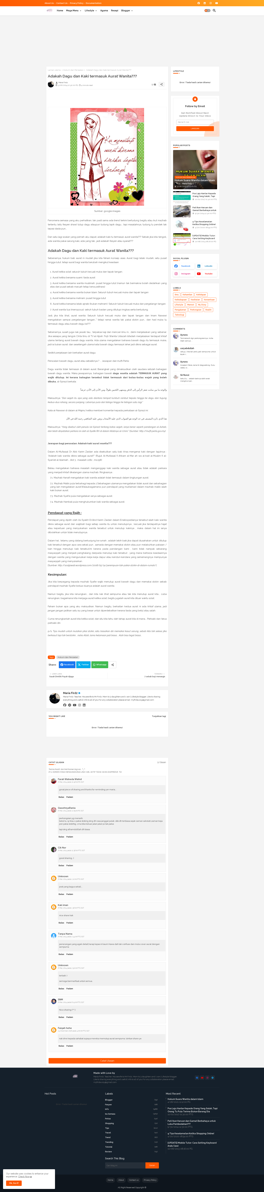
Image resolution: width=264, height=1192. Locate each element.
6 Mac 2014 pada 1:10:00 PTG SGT (71, 879)
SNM (60, 999)
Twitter (85, 664)
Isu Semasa (131, 1114)
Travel (131, 1133)
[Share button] (112, 664)
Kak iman (63, 905)
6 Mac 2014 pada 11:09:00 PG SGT (71, 811)
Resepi (114, 10)
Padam (69, 797)
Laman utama (54, 70)
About (121, 1180)
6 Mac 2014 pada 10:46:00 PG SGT (71, 782)
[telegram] (69, 705)
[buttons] (199, 3)
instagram (185, 274)
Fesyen (131, 1105)
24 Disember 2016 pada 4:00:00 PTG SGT (74, 1031)
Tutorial (131, 1147)
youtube (209, 274)
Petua (131, 1119)
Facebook (69, 664)
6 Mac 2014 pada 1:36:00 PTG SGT (71, 908)
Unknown (63, 876)
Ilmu (177, 295)
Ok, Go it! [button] (14, 1183)
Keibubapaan (181, 300)
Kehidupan (201, 295)
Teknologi (179, 315)
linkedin (208, 266)
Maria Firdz (70, 693)
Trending (131, 1142)
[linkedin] (84, 705)
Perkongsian (195, 310)
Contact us (62, 3)
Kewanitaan (209, 300)
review (131, 1152)
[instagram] (79, 705)
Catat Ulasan (107, 1060)
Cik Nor (62, 847)
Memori (190, 305)
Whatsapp (101, 664)
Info (131, 1109)
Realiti (208, 310)
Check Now (24, 1176)
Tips (131, 1128)
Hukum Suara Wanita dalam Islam (185, 1099)
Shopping (131, 1123)
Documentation (93, 3)
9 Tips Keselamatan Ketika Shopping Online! (204, 222)
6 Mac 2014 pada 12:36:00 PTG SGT (71, 850)
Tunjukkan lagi (159, 716)
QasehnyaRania (66, 808)
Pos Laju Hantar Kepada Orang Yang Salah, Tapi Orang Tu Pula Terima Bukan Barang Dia (204, 197)
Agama (104, 10)
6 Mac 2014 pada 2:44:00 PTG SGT (71, 937)
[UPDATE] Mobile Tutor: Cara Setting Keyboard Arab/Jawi (204, 238)
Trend (131, 1137)
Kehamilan (187, 295)
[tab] (60, 10)
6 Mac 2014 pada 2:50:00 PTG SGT (71, 968)
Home (60, 10)
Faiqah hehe (65, 1028)
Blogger (125, 10)
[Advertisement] (132, 40)
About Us (49, 3)
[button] (207, 10)
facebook (185, 266)
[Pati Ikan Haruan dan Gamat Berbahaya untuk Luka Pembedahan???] (182, 211)
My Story (202, 305)
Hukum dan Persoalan (73, 70)
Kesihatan (195, 300)
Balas (61, 797)
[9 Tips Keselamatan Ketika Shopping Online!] (182, 225)
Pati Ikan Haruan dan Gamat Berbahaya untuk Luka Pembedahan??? (204, 210)
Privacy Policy (76, 3)
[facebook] (64, 705)
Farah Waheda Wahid (70, 779)
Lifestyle (89, 10)
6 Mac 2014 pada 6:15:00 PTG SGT (71, 1002)
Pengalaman (180, 310)
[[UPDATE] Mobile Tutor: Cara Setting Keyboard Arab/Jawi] (182, 239)
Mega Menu (72, 10)
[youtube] (74, 705)
